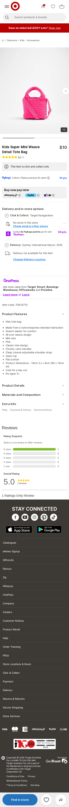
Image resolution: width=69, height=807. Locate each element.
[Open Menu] (7, 6)
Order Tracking (12, 646)
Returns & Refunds (14, 698)
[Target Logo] (15, 6)
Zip (5, 577)
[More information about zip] (53, 195)
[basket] (61, 6)
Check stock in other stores (30, 226)
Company (8, 603)
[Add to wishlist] (46, 799)
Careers (7, 612)
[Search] (7, 17)
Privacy (32, 776)
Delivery (7, 690)
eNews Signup (11, 551)
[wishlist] (52, 6)
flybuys (7, 568)
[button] (20, 799)
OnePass (8, 594)
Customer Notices (13, 620)
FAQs (6, 655)
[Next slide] (66, 91)
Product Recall (11, 629)
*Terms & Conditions (16, 785)
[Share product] (61, 799)
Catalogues (9, 542)
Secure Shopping (13, 707)
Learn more (10, 294)
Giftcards (8, 559)
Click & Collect (11, 672)
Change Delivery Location (29, 259)
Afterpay (8, 586)
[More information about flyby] (48, 177)
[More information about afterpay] (19, 195)
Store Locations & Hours (17, 664)
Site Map (34, 785)
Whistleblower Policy (16, 780)
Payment (8, 681)
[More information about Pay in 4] (38, 195)
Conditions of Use (15, 776)
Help (5, 638)
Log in (26, 294)
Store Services (11, 716)
